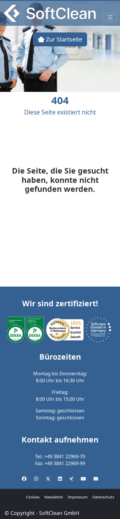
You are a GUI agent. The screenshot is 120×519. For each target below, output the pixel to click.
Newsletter (53, 497)
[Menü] (110, 17)
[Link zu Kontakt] (96, 478)
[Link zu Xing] (71, 478)
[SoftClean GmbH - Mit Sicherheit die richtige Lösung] (49, 13)
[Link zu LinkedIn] (60, 478)
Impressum (78, 497)
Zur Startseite (63, 39)
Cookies (33, 497)
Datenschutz (103, 497)
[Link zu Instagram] (36, 478)
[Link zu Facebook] (24, 478)
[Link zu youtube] (83, 478)
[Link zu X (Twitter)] (48, 478)
